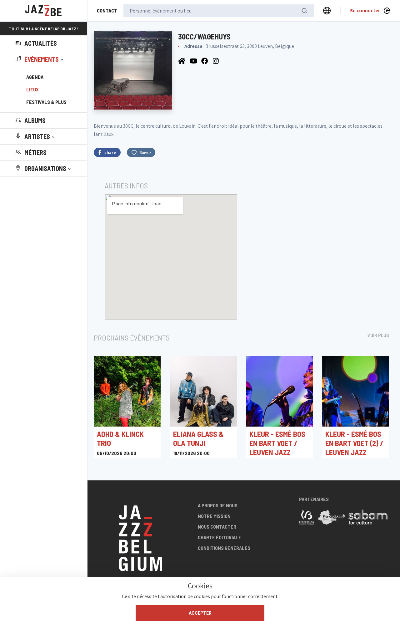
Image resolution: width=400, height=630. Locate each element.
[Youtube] (194, 60)
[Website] (182, 60)
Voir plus (378, 335)
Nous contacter (217, 527)
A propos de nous (218, 505)
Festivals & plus (46, 102)
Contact (107, 10)
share (110, 152)
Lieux (32, 89)
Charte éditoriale (219, 537)
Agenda (34, 77)
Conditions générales (224, 548)
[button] (40, 59)
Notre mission (214, 516)
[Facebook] (205, 60)
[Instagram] (216, 60)
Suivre (145, 152)
